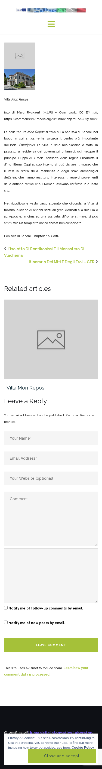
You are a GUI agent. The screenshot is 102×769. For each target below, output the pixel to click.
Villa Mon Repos (25, 388)
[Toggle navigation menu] (51, 24)
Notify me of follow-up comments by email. (45, 608)
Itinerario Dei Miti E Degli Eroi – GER (61, 262)
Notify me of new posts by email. (36, 623)
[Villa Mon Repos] (19, 55)
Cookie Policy (83, 747)
